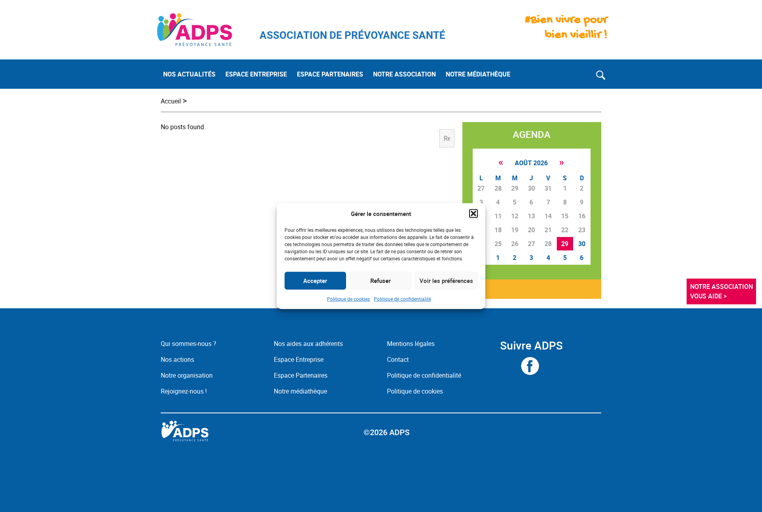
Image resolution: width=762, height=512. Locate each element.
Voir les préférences (446, 281)
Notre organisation (187, 375)
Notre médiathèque (301, 391)
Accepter (315, 281)
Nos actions (177, 359)
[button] (473, 214)
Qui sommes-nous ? (188, 343)
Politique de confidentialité (402, 298)
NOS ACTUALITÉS (189, 74)
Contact (398, 359)
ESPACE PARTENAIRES (330, 74)
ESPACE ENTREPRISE (256, 74)
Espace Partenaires (300, 375)
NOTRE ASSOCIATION (404, 74)
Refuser (380, 281)
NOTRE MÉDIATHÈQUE (478, 74)
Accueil (171, 101)
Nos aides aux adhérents (308, 343)
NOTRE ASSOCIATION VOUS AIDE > (722, 291)
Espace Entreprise (298, 359)
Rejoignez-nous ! (184, 391)
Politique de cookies (348, 298)
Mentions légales (411, 343)
